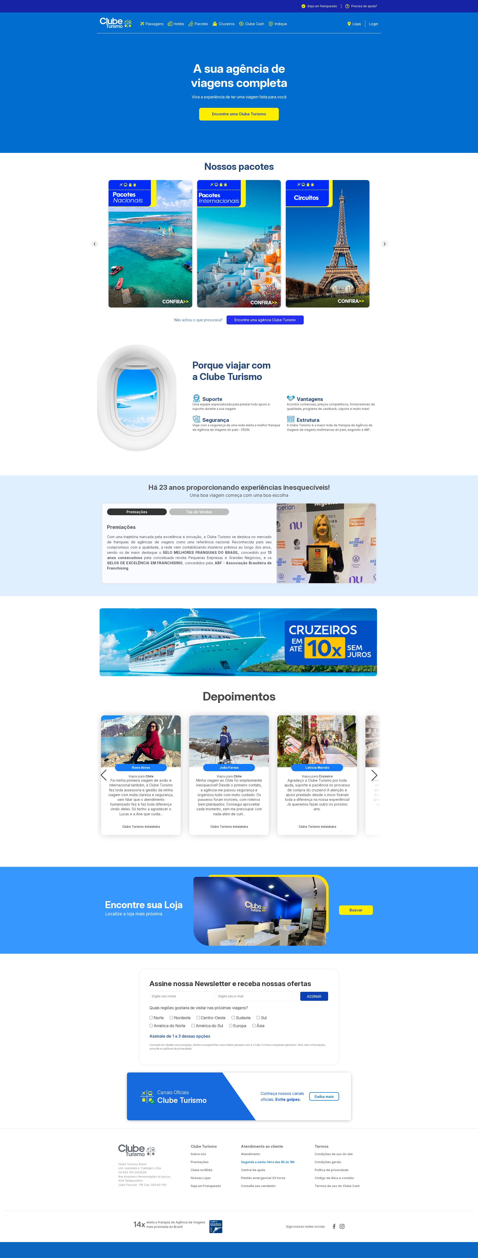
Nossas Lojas (201, 1178)
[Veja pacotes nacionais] (150, 244)
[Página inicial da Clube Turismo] (116, 23)
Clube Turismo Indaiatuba (141, 826)
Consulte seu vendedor (258, 1186)
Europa (239, 1025)
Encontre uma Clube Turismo (239, 114)
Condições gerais (328, 1162)
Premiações (136, 512)
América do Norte (169, 1025)
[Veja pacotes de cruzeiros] (239, 642)
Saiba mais (324, 1096)
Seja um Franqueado (206, 1186)
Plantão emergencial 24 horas (263, 1178)
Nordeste (182, 1017)
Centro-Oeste (213, 1017)
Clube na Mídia (201, 1170)
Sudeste (243, 1017)
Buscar (356, 910)
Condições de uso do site (334, 1154)
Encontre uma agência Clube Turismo (265, 320)
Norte (158, 1017)
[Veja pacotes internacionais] (239, 244)
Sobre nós (198, 1154)
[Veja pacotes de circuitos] (327, 244)
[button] (103, 775)
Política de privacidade (332, 1170)
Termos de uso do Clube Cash (337, 1186)
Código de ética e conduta (334, 1178)
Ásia (259, 1025)
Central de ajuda (253, 1170)
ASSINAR (314, 996)
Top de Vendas (199, 512)
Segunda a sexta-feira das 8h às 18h (268, 1162)
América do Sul (209, 1025)
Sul (263, 1017)
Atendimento (250, 1154)
